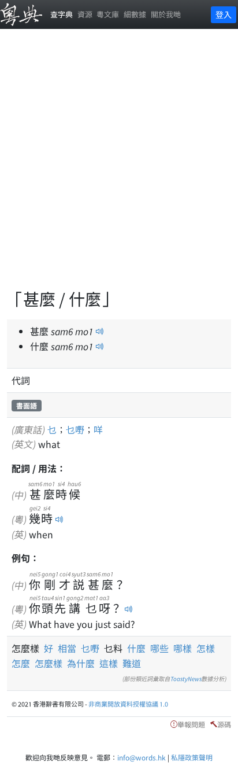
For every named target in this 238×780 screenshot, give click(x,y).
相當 (69, 648)
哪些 (159, 648)
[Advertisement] (119, 165)
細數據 (135, 14)
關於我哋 (166, 14)
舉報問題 (191, 724)
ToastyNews (186, 678)
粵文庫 (107, 14)
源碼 (224, 724)
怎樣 (205, 648)
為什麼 (81, 663)
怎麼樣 (48, 663)
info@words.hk (141, 757)
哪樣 (182, 648)
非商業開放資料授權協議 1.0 (128, 703)
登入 (223, 14)
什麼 (136, 648)
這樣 (108, 663)
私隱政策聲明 (192, 757)
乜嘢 (75, 429)
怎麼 (21, 663)
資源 (84, 14)
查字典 (61, 14)
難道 (131, 663)
